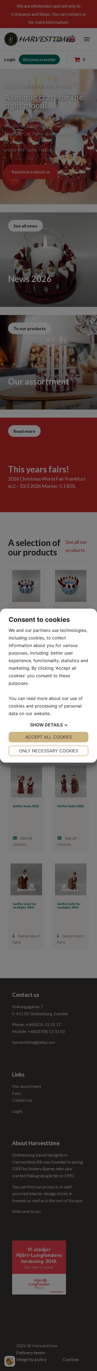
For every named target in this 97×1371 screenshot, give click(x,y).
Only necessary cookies (48, 750)
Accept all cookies (48, 737)
